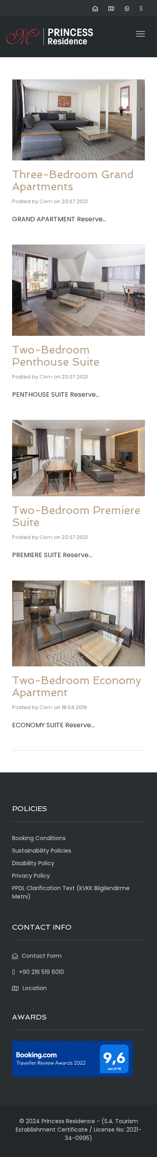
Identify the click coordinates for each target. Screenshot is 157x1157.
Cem (45, 201)
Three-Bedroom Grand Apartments (73, 180)
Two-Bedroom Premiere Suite (76, 516)
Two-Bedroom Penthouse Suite (55, 355)
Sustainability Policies (41, 851)
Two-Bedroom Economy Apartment (76, 686)
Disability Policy (33, 863)
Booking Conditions (39, 838)
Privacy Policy (31, 876)
